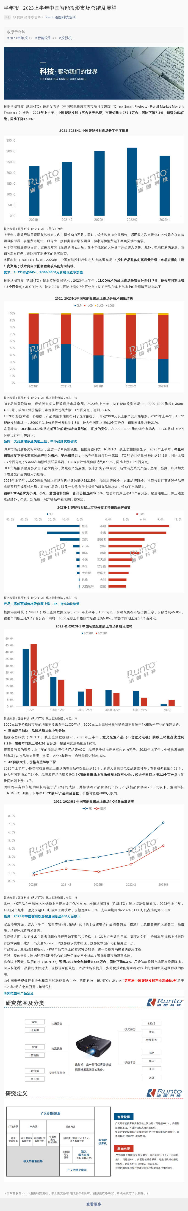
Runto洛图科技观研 (60, 17)
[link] (20, 38)
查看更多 (94, 1204)
